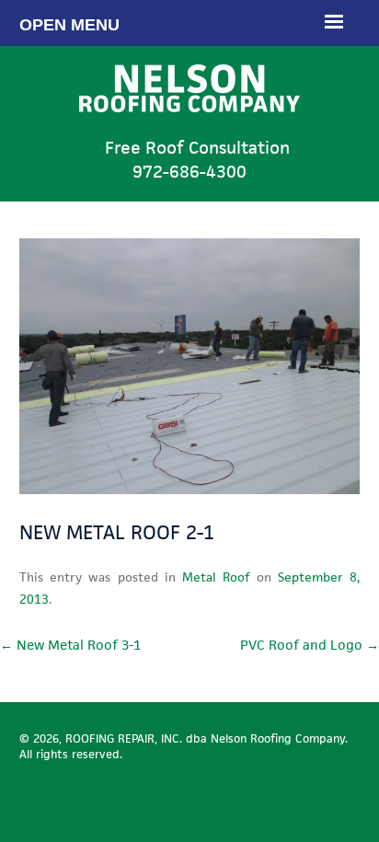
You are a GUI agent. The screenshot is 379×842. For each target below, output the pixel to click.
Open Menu (69, 25)
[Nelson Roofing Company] (189, 125)
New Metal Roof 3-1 (70, 644)
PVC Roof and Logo (309, 644)
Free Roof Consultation (197, 159)
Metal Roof (215, 577)
